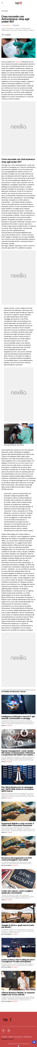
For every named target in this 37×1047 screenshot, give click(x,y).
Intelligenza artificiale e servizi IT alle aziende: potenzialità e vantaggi (18, 717)
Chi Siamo (4, 1037)
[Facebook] (2, 1029)
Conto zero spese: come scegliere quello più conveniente (17, 892)
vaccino (18, 62)
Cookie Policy (27, 1037)
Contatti (10, 1037)
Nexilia (3, 725)
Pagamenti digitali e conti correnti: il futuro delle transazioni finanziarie (17, 824)
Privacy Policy (18, 1037)
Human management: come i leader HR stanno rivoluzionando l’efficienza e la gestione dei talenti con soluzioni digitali (18, 753)
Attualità (4, 11)
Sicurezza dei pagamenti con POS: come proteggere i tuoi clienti (16, 859)
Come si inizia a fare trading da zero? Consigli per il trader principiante (18, 961)
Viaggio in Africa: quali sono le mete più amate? (17, 926)
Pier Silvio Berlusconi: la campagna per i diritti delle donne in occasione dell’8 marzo (17, 789)
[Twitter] (7, 1029)
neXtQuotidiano (6, 25)
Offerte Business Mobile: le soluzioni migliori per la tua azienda (18, 994)
